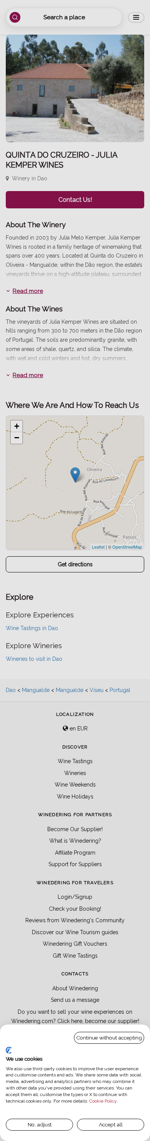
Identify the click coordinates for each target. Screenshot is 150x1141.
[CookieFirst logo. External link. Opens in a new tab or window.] (9, 1050)
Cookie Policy (103, 1101)
